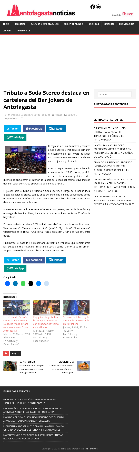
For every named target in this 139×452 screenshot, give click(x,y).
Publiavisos (23, 30)
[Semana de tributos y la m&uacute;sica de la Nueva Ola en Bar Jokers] (76, 307)
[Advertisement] (69, 63)
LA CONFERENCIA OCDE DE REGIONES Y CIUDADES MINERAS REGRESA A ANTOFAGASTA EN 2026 (114, 200)
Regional (20, 24)
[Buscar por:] (114, 94)
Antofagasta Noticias (111, 104)
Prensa (58, 114)
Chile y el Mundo (73, 24)
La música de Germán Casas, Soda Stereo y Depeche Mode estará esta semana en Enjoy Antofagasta (15, 323)
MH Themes (91, 448)
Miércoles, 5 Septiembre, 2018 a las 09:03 (29, 114)
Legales (7, 30)
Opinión (109, 24)
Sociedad (93, 24)
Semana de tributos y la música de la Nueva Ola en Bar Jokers (76, 320)
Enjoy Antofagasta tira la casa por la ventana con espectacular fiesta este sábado (46, 322)
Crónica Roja (126, 24)
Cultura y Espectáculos (44, 24)
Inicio (6, 24)
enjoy (15, 353)
